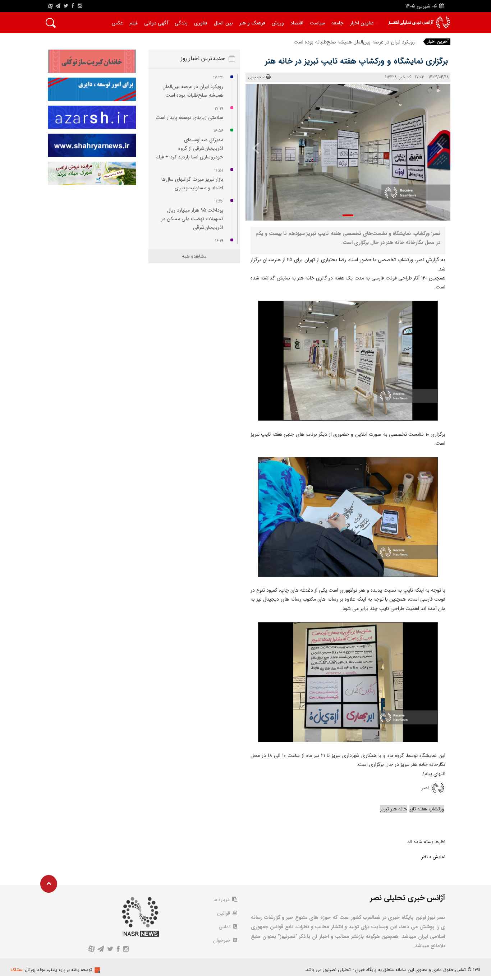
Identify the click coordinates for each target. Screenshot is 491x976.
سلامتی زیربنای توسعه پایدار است (189, 117)
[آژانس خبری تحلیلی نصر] (418, 22)
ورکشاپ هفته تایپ (426, 809)
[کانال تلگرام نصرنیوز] (57, 6)
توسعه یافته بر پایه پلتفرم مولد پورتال (58, 969)
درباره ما (222, 899)
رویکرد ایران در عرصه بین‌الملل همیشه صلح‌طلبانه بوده (359, 42)
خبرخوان (222, 940)
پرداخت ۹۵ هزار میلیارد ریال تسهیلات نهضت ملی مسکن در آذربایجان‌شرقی (192, 218)
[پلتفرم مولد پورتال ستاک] (96, 970)
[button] (348, 215)
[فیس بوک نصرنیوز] (73, 6)
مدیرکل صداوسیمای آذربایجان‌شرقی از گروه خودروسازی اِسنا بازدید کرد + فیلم (189, 148)
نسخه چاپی (256, 77)
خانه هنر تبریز (393, 809)
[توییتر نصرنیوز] (66, 6)
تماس (225, 927)
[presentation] (435, 148)
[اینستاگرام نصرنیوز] (80, 6)
